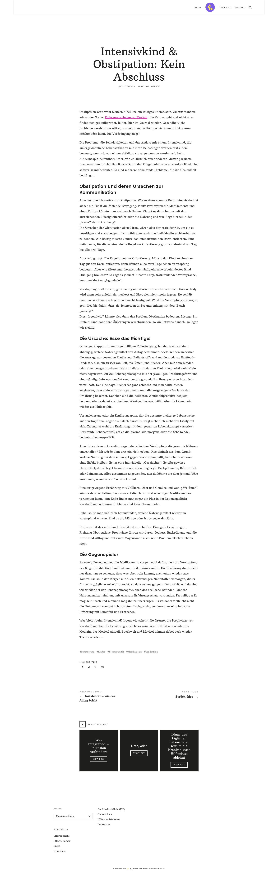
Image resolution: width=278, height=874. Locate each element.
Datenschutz (105, 814)
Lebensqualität (116, 652)
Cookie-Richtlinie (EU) (111, 809)
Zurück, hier (169, 694)
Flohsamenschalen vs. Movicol (126, 117)
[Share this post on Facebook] (82, 667)
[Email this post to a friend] (102, 667)
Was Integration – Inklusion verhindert (98, 746)
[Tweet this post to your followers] (89, 667)
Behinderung (87, 652)
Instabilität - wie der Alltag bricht (109, 696)
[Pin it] (95, 667)
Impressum (104, 824)
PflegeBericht (62, 835)
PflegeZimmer (127, 86)
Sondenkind (152, 652)
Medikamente (135, 652)
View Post (98, 759)
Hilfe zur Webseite (109, 819)
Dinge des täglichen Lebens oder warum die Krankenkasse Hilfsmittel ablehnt (179, 745)
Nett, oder (139, 746)
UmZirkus (59, 850)
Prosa (57, 845)
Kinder (101, 652)
